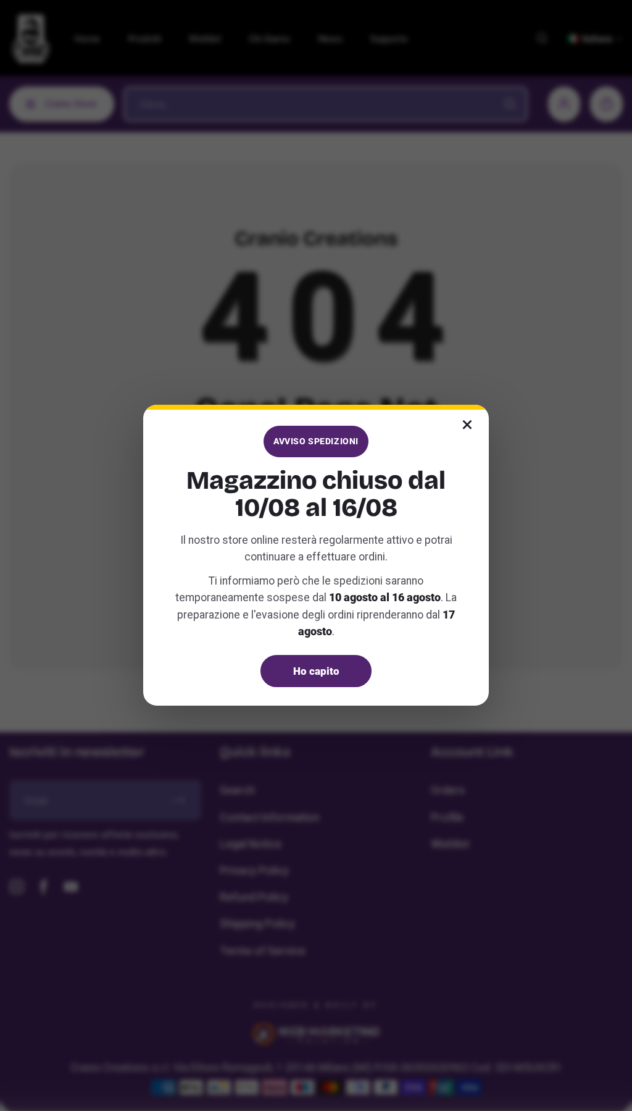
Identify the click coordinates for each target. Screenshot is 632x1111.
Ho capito (316, 671)
